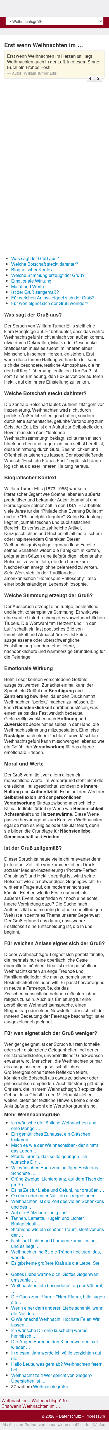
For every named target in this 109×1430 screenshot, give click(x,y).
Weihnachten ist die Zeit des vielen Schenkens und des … (57, 1204)
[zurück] (90, 79)
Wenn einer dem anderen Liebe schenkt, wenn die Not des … (57, 1311)
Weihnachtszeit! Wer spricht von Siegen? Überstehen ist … (52, 1378)
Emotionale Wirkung (31, 281)
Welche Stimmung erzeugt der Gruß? (48, 275)
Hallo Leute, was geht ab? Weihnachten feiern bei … (57, 1367)
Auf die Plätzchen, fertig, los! (39, 1212)
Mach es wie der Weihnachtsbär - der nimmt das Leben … (54, 1148)
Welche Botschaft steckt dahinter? (44, 264)
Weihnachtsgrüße (50, 1386)
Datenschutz (70, 1416)
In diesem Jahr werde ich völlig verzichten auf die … (56, 1355)
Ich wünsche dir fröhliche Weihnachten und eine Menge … (53, 1125)
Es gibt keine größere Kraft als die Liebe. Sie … (55, 1266)
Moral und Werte (27, 286)
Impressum (95, 1416)
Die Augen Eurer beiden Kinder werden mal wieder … (54, 1344)
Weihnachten (14, 1400)
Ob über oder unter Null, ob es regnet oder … (55, 1195)
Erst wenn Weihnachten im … (30, 1406)
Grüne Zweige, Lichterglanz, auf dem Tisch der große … (57, 1181)
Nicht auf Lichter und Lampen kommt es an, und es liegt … (54, 1243)
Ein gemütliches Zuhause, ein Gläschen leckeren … (50, 1137)
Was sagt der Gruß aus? (35, 258)
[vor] (98, 79)
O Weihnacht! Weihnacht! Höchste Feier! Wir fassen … (55, 1322)
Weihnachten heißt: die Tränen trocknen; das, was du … (56, 1254)
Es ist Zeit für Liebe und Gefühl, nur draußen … (57, 1190)
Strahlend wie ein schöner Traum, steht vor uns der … (57, 1232)
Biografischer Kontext (32, 269)
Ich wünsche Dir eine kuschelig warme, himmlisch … (50, 1333)
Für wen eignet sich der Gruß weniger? (49, 303)
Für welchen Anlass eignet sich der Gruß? (52, 297)
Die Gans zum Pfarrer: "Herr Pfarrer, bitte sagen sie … (58, 1299)
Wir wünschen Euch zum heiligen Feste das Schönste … (54, 1170)
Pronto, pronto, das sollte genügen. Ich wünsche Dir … (49, 1159)
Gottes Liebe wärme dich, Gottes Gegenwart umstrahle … (54, 1277)
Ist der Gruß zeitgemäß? (35, 292)
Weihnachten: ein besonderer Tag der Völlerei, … (57, 1288)
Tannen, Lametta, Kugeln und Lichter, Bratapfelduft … (48, 1221)
